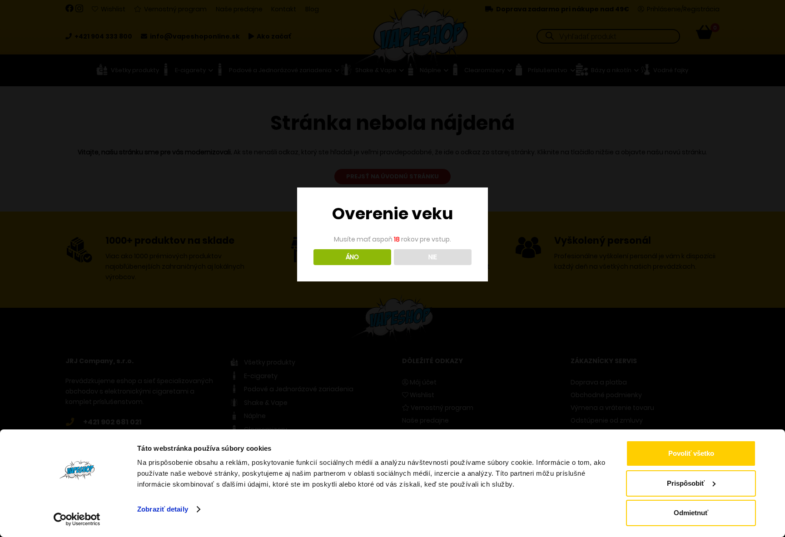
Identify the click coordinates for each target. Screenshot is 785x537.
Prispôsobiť (686, 483)
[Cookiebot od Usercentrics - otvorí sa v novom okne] (77, 519)
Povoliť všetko (691, 453)
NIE (432, 256)
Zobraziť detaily (162, 509)
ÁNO (352, 256)
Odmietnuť (691, 513)
